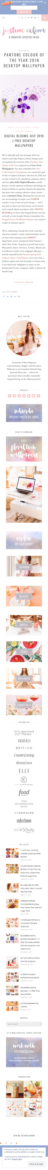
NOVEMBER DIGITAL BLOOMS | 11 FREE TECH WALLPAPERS (30, 990)
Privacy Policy (17, 1159)
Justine (14, 291)
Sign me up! (24, 12)
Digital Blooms (23, 127)
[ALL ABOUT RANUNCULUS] (15, 1108)
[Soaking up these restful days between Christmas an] (11, 1143)
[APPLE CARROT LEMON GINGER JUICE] (33, 1090)
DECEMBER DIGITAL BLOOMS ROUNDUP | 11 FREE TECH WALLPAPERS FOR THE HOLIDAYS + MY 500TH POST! (30, 942)
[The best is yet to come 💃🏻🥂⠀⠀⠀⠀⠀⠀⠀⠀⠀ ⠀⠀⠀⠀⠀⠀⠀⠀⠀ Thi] (0, 1143)
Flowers (36, 127)
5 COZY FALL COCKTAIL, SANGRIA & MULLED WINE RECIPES (31, 853)
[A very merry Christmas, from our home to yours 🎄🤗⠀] (16, 1143)
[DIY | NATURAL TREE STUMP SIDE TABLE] (15, 1090)
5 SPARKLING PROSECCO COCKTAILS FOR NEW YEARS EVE (30, 923)
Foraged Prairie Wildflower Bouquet (18, 219)
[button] (24, 7)
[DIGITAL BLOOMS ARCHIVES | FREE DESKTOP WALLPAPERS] (33, 1108)
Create (11, 127)
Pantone (19, 131)
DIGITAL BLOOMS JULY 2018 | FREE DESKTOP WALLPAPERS (24, 140)
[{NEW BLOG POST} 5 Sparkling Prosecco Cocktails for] (6, 1143)
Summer (29, 131)
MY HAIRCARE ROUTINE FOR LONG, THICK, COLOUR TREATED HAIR (31, 888)
